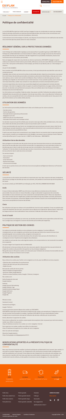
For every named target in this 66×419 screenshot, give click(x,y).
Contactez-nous (54, 393)
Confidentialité (6, 414)
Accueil (4, 15)
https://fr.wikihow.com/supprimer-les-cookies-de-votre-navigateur (20, 328)
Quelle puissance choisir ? (40, 404)
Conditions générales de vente (9, 416)
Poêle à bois (6, 11)
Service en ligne (45, 11)
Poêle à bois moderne (7, 399)
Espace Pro (46, 1)
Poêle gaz (36, 396)
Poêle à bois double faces (8, 396)
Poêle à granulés (17, 11)
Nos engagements (58, 11)
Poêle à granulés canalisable (25, 401)
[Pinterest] (58, 400)
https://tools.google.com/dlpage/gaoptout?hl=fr (15, 335)
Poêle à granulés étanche (24, 396)
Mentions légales (16, 414)
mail (57, 379)
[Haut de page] (62, 415)
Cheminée (26, 11)
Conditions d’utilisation (29, 414)
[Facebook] (54, 400)
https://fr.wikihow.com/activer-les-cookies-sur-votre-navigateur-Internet (22, 324)
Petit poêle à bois (6, 401)
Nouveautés (36, 11)
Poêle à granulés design (24, 399)
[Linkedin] (51, 400)
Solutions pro (57, 1)
